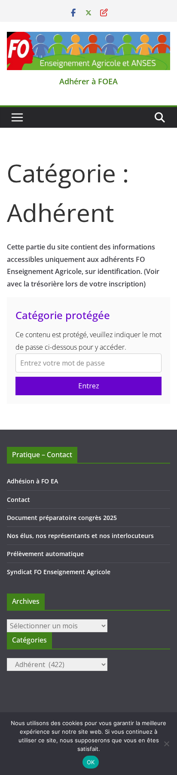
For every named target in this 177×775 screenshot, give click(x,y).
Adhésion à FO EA (32, 481)
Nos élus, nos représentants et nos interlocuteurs (80, 536)
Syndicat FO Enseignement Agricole (58, 572)
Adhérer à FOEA (88, 81)
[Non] (166, 743)
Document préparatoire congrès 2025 (62, 518)
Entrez (88, 386)
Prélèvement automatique (45, 554)
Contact (18, 499)
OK (91, 762)
